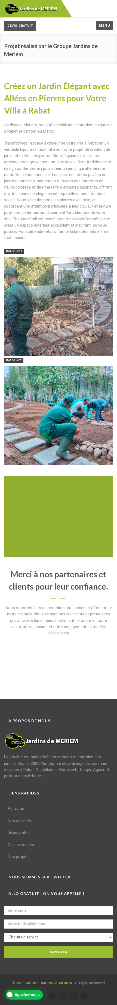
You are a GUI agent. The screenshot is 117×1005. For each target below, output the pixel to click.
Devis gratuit (20, 25)
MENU (104, 25)
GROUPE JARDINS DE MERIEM (48, 983)
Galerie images (21, 844)
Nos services (19, 820)
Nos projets (18, 856)
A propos (16, 808)
